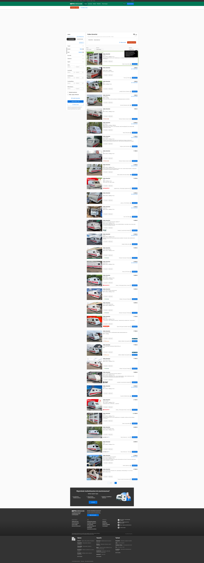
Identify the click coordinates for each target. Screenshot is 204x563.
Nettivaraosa (88, 0)
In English (132, 0)
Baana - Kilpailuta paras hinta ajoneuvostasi (124, 522)
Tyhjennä (81, 42)
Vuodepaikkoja (71, 81)
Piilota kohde (88, 68)
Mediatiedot (104, 523)
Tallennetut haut (75, 521)
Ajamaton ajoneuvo (73, 92)
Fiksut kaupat (104, 3)
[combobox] (75, 48)
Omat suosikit (74, 524)
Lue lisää (93, 502)
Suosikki (106, 61)
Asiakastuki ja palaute (91, 521)
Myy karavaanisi (130, 3)
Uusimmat (90, 3)
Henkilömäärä (70, 75)
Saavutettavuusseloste (91, 529)
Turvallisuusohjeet (91, 526)
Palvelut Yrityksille (106, 524)
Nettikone (84, 0)
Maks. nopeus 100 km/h (74, 94)
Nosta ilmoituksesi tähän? (98, 52)
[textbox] (75, 61)
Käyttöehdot (89, 527)
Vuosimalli (70, 70)
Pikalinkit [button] (99, 3)
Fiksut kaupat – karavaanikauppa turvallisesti (125, 520)
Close (136, 51)
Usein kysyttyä (90, 524)
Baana (94, 0)
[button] (90, 48)
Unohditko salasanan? (91, 523)
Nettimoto (77, 0)
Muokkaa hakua (75, 7)
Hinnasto (104, 521)
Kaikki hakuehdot (76, 98)
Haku (86, 3)
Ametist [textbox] (81, 52)
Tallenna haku (85, 7)
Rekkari (92, 0)
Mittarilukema (70, 86)
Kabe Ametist (112, 58)
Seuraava (116, 483)
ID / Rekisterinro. (81, 36)
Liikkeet (94, 3)
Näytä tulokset (75, 101)
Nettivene (81, 0)
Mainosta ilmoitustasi (76, 526)
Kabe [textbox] (82, 48)
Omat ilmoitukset (75, 523)
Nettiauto (71, 0)
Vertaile (111, 61)
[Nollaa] (83, 49)
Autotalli (74, 0)
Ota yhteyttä (105, 526)
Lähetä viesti (134, 64)
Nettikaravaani (76, 4)
